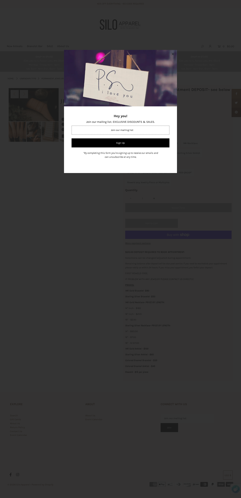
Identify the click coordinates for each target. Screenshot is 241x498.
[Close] (173, 54)
